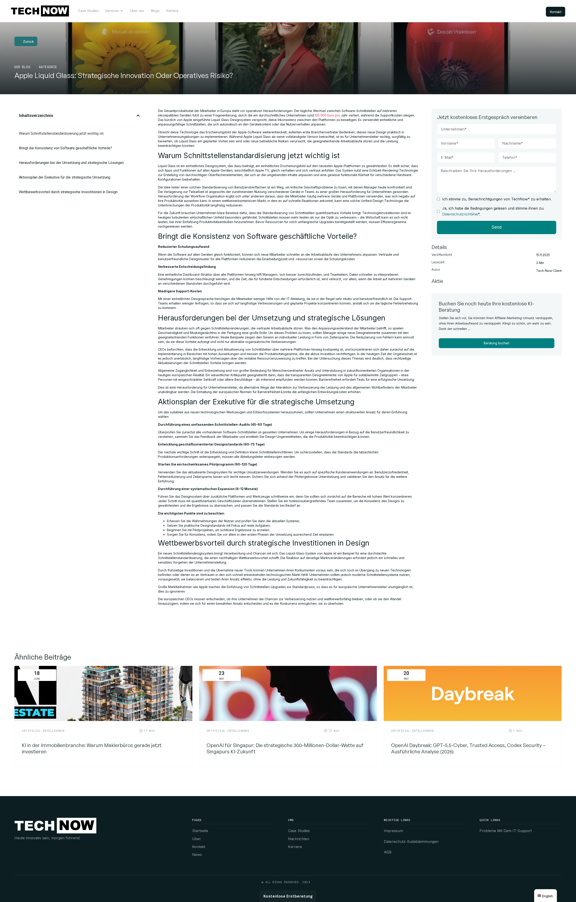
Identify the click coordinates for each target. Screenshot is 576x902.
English (547, 896)
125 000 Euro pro (327, 115)
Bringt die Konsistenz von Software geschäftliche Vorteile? (65, 148)
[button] (138, 115)
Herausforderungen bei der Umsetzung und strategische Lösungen (71, 163)
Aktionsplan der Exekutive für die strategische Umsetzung (64, 177)
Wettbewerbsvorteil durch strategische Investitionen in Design (68, 192)
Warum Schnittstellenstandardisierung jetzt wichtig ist (61, 133)
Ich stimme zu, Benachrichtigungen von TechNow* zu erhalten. (496, 199)
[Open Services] (121, 11)
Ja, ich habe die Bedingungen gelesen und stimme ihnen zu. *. (493, 211)
